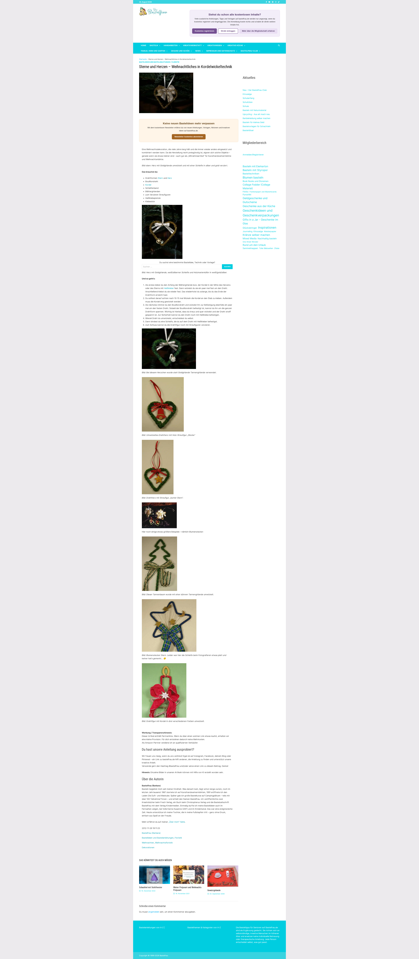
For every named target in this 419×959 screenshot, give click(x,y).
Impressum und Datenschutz (220, 51)
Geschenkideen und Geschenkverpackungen (261, 213)
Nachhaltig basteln (267, 238)
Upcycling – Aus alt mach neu (256, 114)
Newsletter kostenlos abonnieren (188, 137)
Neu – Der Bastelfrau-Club (255, 90)
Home (143, 45)
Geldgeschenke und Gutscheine (255, 200)
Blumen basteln (253, 177)
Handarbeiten (171, 45)
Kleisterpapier (270, 231)
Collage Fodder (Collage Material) (256, 186)
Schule (246, 106)
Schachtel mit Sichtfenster (150, 887)
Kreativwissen (215, 45)
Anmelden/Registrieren (253, 155)
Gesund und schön (180, 51)
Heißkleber (169, 288)
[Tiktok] (278, 2)
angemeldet (153, 912)
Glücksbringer (250, 228)
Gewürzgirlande (214, 890)
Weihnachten (148, 843)
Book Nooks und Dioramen (255, 181)
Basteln (154, 45)
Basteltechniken (251, 173)
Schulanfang (248, 98)
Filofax (245, 192)
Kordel (148, 185)
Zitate (276, 248)
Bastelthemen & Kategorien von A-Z (204, 927)
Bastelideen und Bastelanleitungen (154, 62)
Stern (160, 178)
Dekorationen (148, 847)
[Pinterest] (273, 2)
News (198, 51)
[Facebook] (266, 2)
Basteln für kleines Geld (253, 122)
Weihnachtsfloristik (164, 843)
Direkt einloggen (228, 31)
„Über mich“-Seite (176, 822)
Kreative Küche (235, 45)
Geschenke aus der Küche (259, 206)
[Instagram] (276, 2)
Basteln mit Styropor (255, 170)
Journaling (247, 231)
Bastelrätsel (248, 130)
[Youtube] (269, 2)
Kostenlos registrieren (204, 31)
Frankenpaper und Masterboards (263, 192)
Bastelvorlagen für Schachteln (256, 126)
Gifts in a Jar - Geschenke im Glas (260, 221)
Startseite (143, 59)
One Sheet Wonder (250, 242)
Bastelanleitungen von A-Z (151, 927)
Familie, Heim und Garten (153, 51)
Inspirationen (267, 227)
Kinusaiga (247, 94)
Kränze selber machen (256, 234)
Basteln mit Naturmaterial (254, 110)
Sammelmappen (250, 248)
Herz (169, 178)
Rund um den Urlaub (254, 245)
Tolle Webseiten (266, 248)
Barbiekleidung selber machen (256, 118)
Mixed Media (250, 238)
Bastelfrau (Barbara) (151, 833)
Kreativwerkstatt (192, 45)
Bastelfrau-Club (249, 51)
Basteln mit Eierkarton (255, 166)
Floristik (175, 62)
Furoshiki (247, 194)
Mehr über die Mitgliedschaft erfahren (258, 31)
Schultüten (248, 102)
